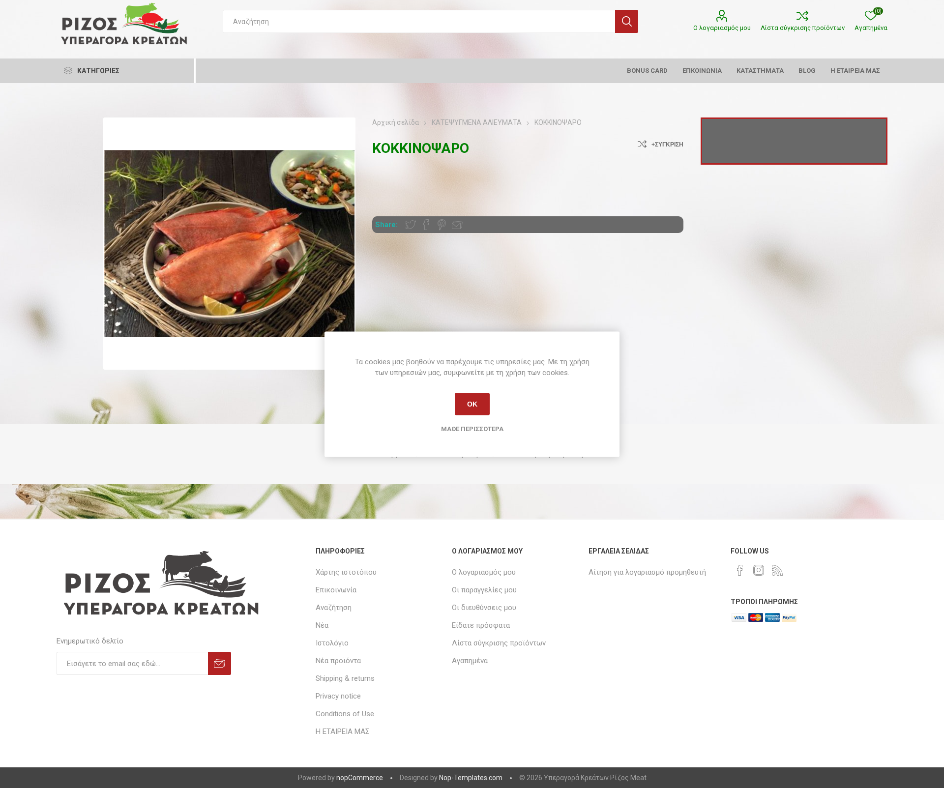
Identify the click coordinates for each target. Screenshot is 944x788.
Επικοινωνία (336, 589)
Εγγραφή (219, 663)
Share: (386, 224)
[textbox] (419, 21)
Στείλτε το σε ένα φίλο (457, 224)
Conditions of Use (345, 713)
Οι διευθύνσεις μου (484, 607)
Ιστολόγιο (332, 643)
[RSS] (777, 570)
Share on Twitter (410, 224)
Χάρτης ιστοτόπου (346, 572)
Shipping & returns (345, 678)
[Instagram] (759, 570)
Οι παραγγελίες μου (484, 589)
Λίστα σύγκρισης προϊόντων (803, 27)
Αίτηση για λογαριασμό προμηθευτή (647, 572)
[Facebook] (740, 570)
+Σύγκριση (667, 144)
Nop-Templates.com (470, 778)
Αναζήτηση (626, 21)
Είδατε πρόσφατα (481, 625)
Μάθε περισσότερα (472, 428)
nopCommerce (359, 778)
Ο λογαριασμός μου (722, 27)
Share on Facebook (426, 224)
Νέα (322, 625)
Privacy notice (338, 696)
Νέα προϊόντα (338, 660)
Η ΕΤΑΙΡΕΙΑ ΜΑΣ (343, 731)
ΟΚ (472, 404)
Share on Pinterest (442, 224)
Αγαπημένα (470, 660)
